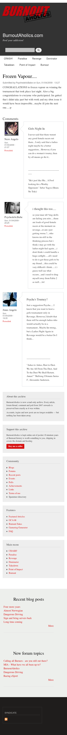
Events (12, 478)
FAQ (11, 531)
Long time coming (13, 621)
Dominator (51, 58)
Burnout (45, 64)
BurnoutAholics (11, 668)
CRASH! (8, 58)
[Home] (33, 15)
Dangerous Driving (13, 614)
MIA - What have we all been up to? (22, 664)
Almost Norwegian (13, 610)
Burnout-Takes (15, 523)
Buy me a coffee (15, 446)
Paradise (22, 58)
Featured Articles (17, 516)
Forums (12, 471)
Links (11, 489)
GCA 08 (12, 520)
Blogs (11, 467)
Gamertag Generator (18, 527)
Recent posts (15, 474)
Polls (11, 482)
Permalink (8, 150)
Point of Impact (27, 64)
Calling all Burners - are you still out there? (26, 660)
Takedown (9, 64)
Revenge (36, 58)
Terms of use (14, 493)
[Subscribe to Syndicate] (6, 718)
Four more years (12, 606)
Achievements (15, 485)
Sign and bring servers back (18, 618)
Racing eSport (11, 676)
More (51, 625)
